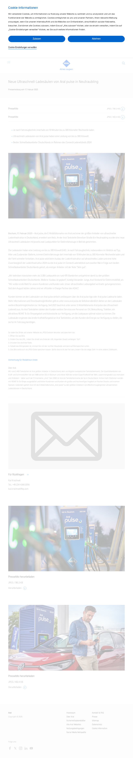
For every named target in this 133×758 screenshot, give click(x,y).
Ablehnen (96, 39)
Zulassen (37, 39)
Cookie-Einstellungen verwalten (22, 47)
